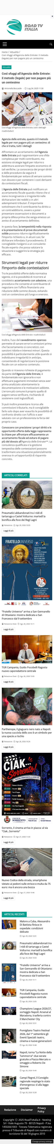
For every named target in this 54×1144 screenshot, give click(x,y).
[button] (51, 44)
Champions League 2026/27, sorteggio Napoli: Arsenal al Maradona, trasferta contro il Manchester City (36, 1014)
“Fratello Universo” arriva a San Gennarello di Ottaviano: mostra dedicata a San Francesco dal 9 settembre (26, 615)
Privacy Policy (42, 1109)
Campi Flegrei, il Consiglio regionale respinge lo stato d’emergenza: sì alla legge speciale (35, 1083)
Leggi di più (8, 530)
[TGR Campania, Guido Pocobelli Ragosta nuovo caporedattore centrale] (27, 649)
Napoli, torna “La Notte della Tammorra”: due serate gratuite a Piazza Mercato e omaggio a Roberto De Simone (36, 1059)
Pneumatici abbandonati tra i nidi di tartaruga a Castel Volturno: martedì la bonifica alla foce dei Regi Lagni (23, 516)
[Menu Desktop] (5, 44)
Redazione (10, 1109)
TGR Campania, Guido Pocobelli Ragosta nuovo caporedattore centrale (24, 669)
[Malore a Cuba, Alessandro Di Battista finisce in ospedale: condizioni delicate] (9, 924)
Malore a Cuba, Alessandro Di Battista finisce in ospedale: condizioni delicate (35, 926)
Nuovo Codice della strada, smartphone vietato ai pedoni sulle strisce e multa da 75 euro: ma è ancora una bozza (26, 884)
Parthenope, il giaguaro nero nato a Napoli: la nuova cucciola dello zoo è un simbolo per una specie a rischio (27, 733)
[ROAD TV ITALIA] (24, 27)
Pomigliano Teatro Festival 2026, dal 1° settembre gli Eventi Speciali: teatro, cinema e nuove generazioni (36, 1035)
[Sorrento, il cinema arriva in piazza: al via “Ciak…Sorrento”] (27, 788)
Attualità (6, 67)
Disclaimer (27, 1109)
